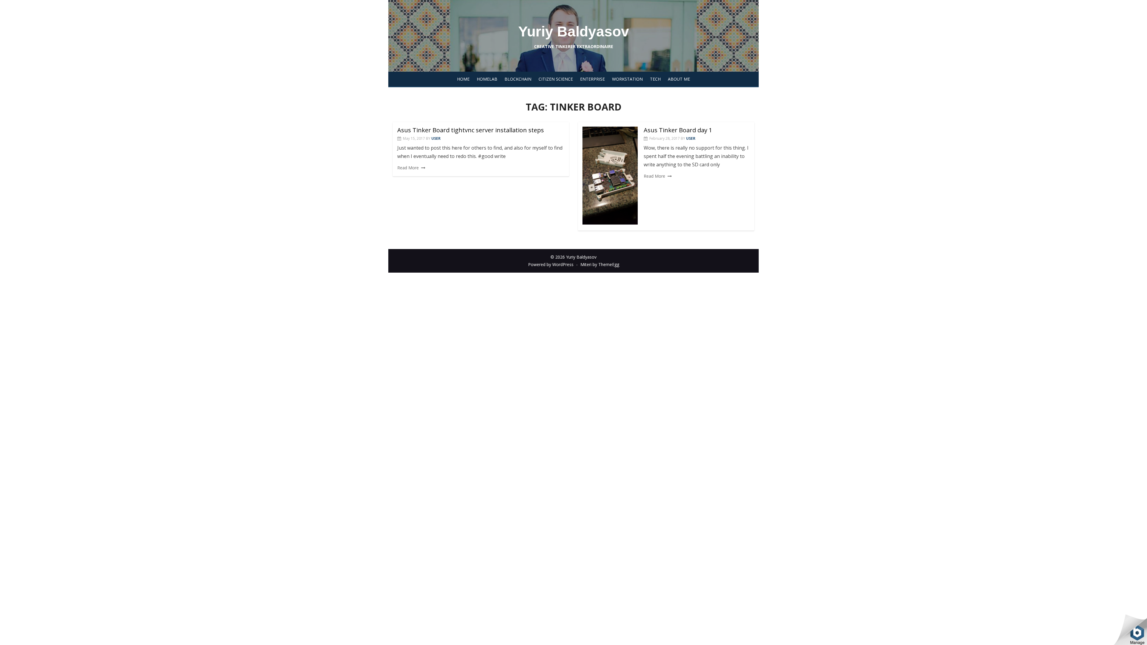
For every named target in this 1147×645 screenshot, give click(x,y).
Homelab (487, 79)
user (436, 138)
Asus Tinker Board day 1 (678, 130)
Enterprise (592, 79)
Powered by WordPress (551, 264)
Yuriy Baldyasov (573, 31)
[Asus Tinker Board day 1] (610, 176)
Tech (655, 79)
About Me (679, 79)
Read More (408, 168)
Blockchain (518, 79)
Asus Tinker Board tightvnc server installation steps (470, 130)
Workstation (627, 79)
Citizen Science (556, 79)
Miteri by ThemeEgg (599, 264)
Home (463, 79)
